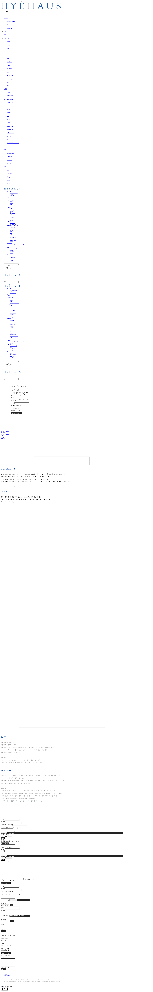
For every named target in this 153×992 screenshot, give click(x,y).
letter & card (10, 153)
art (8, 170)
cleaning (9, 79)
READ (5, 166)
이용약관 (5, 974)
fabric (8, 119)
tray (8, 82)
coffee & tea (10, 133)
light (8, 58)
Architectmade (11, 21)
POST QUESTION (5, 883)
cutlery (9, 112)
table (8, 45)
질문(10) (3, 437)
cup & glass (10, 102)
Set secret (3, 903)
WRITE (5, 149)
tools (8, 122)
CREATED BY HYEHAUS (13, 143)
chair (8, 41)
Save (11, 905)
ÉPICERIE (6, 139)
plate (8, 106)
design (9, 177)
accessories (10, 75)
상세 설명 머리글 (5, 431)
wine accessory (11, 129)
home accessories (12, 52)
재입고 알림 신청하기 (16, 413)
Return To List (5, 905)
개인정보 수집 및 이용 (7, 828)
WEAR (5, 89)
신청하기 (3, 969)
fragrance (9, 68)
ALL (5, 31)
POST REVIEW (4, 843)
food (8, 180)
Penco (8, 25)
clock (8, 65)
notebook (9, 160)
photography (10, 173)
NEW (5, 35)
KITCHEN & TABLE (8, 99)
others (9, 85)
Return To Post (5, 921)
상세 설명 (3, 432)
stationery (10, 156)
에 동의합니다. (11, 828)
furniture (9, 62)
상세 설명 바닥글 (5, 434)
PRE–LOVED (7, 38)
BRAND (6, 18)
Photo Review (7, 840)
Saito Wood (10, 28)
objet (8, 72)
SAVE (2, 838)
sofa (8, 48)
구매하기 (3, 931)
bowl (8, 109)
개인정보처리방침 (7, 975)
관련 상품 (3, 438)
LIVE (5, 55)
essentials (9, 92)
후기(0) (2, 435)
